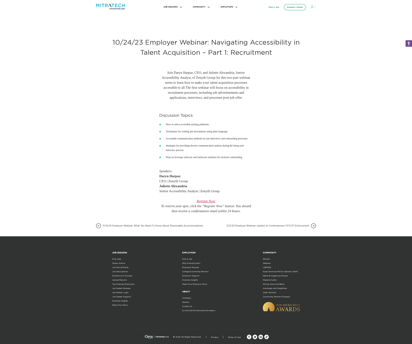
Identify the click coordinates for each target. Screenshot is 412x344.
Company (186, 298)
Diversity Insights (120, 301)
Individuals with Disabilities (275, 288)
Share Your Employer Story (194, 284)
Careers (185, 302)
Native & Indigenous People (275, 276)
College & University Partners (195, 272)
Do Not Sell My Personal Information (198, 310)
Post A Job (187, 259)
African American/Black (274, 284)
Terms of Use (234, 337)
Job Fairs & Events (120, 267)
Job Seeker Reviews (121, 288)
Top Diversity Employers (123, 284)
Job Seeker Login (120, 292)
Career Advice (118, 263)
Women (266, 259)
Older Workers (269, 292)
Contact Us (187, 306)
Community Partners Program (276, 297)
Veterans (267, 263)
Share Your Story (120, 305)
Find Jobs (116, 259)
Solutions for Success (122, 276)
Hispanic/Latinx (270, 280)
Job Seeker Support (121, 297)
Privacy (214, 337)
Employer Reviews (190, 267)
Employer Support (190, 276)
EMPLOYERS (227, 7)
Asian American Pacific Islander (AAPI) (280, 272)
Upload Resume (119, 280)
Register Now (206, 201)
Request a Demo (295, 7)
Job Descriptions (120, 272)
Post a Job (274, 7)
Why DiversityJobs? (191, 263)
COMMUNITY (199, 7)
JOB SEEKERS (170, 7)
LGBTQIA (267, 267)
